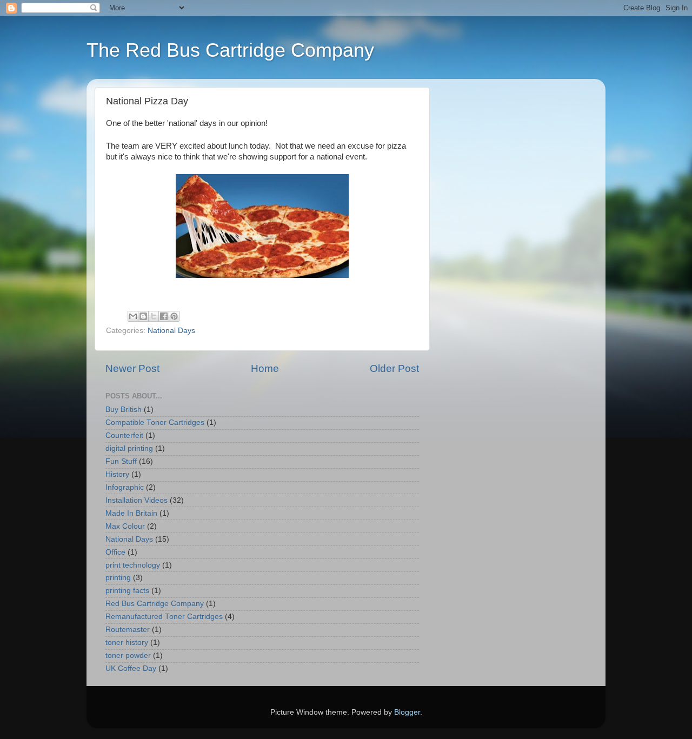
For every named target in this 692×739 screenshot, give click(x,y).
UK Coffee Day (130, 668)
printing (118, 578)
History (117, 474)
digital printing (129, 448)
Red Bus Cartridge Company (154, 604)
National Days (171, 331)
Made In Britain (131, 513)
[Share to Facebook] (163, 316)
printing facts (127, 591)
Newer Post (132, 368)
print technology (132, 565)
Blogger (407, 712)
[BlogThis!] (143, 316)
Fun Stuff (121, 461)
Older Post (394, 368)
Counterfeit (124, 435)
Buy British (123, 409)
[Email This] (133, 316)
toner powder (128, 655)
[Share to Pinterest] (174, 316)
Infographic (124, 487)
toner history (126, 642)
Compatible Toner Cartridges (154, 422)
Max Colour (125, 526)
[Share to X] (153, 316)
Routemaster (127, 629)
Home (265, 368)
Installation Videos (136, 500)
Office (115, 552)
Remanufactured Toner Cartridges (164, 616)
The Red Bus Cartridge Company (230, 50)
